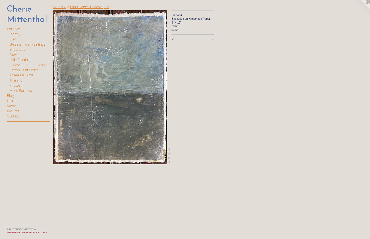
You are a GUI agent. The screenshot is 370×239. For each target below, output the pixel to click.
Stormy (14, 34)
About (11, 106)
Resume (13, 111)
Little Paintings (20, 59)
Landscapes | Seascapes (28, 64)
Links (11, 100)
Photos (15, 85)
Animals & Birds (21, 75)
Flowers (15, 54)
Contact (13, 116)
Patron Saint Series (24, 70)
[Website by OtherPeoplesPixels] (361, 8)
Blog (10, 95)
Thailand (15, 80)
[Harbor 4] (110, 87)
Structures (17, 49)
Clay (12, 39)
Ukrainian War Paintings (27, 44)
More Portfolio (20, 90)
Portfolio (13, 29)
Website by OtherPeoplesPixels (27, 232)
